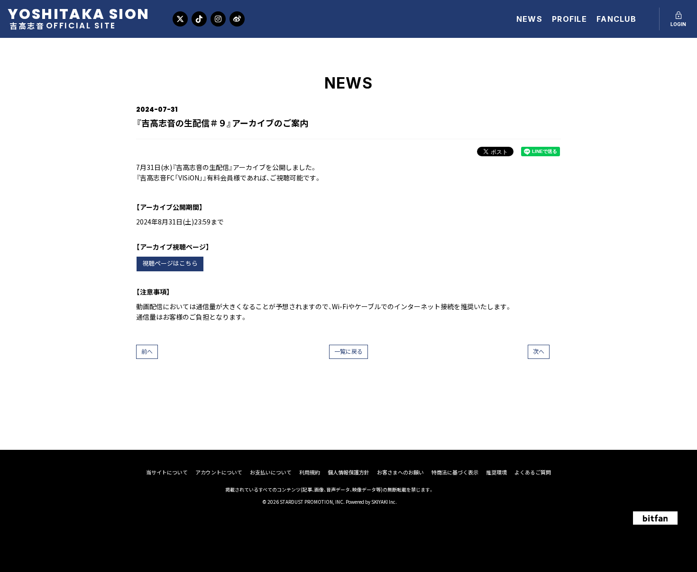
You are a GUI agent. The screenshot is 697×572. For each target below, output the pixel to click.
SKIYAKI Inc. (384, 501)
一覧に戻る (348, 352)
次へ (538, 352)
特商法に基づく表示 (454, 472)
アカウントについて (218, 472)
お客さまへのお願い (400, 472)
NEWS (529, 19)
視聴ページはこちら (170, 263)
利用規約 (309, 472)
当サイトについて (167, 472)
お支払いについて (271, 472)
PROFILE (569, 19)
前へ (147, 352)
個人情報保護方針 (348, 472)
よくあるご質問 (532, 472)
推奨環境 (496, 472)
